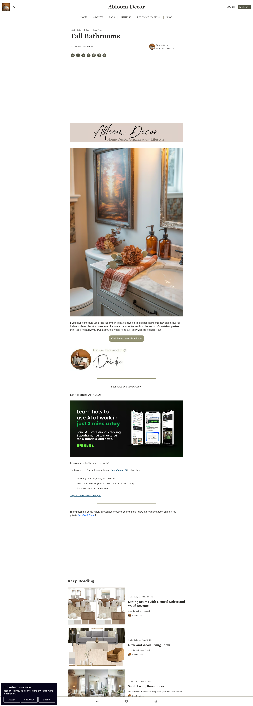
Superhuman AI (119, 470)
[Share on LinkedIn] (94, 55)
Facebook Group (86, 515)
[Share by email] (73, 55)
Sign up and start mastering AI (85, 495)
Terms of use (37, 690)
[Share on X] (83, 55)
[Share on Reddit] (99, 55)
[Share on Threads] (88, 55)
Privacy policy (19, 690)
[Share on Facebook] (78, 55)
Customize (29, 699)
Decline (46, 699)
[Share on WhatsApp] (104, 55)
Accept (11, 699)
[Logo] (6, 7)
